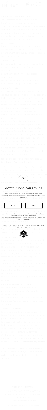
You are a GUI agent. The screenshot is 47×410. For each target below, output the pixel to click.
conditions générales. (23, 219)
